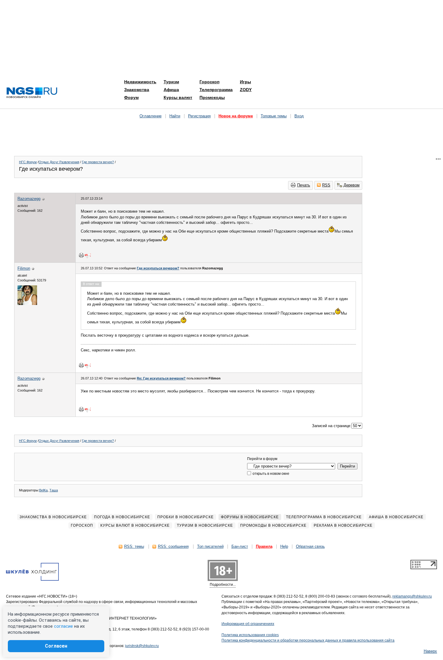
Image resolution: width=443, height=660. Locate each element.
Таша (53, 490)
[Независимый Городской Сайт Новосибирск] (32, 93)
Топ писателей (210, 546)
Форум (131, 97)
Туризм (171, 81)
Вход (299, 116)
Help (284, 546)
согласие (63, 626)
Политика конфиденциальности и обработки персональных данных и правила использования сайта (308, 640)
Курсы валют (178, 97)
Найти (174, 116)
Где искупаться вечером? (158, 268)
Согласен (56, 646)
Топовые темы (274, 116)
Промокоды (212, 97)
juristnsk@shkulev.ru (142, 646)
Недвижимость (140, 81)
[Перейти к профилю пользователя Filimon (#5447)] (27, 303)
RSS (326, 185)
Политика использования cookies (250, 635)
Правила (264, 546)
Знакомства (136, 89)
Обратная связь (310, 546)
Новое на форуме (235, 116)
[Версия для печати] (81, 255)
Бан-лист (239, 546)
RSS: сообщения (173, 546)
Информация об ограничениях (248, 624)
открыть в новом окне (270, 473)
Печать (303, 185)
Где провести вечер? (98, 162)
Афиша (171, 89)
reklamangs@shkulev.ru (412, 596)
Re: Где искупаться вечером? (161, 378)
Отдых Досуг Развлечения (59, 162)
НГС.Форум (28, 162)
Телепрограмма (216, 89)
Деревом (352, 185)
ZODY (246, 89)
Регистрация (199, 116)
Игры (245, 81)
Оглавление (151, 116)
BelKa (43, 490)
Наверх (430, 651)
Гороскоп (209, 81)
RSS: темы (134, 546)
